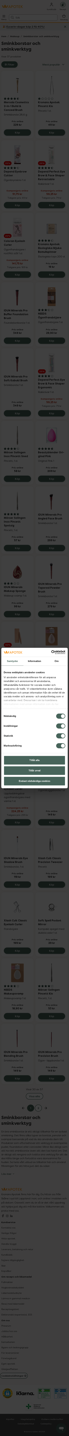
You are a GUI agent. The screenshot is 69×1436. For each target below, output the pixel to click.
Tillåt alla (34, 760)
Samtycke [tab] (12, 661)
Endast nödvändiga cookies (34, 781)
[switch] (60, 726)
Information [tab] (34, 661)
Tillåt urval (34, 770)
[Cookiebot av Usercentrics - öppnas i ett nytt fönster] (51, 652)
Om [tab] (57, 661)
